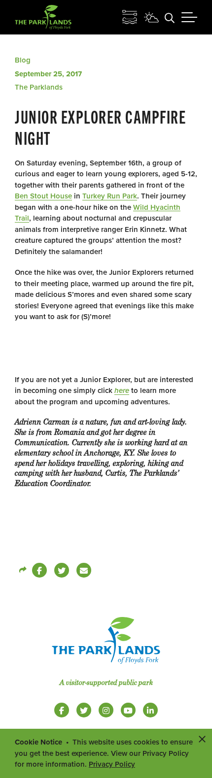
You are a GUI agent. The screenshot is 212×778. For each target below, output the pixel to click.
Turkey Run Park (109, 196)
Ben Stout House (43, 196)
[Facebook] (39, 570)
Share (22, 570)
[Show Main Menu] (189, 17)
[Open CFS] (129, 17)
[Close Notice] (202, 738)
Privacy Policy (112, 764)
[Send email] (83, 570)
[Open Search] (169, 17)
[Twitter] (61, 570)
